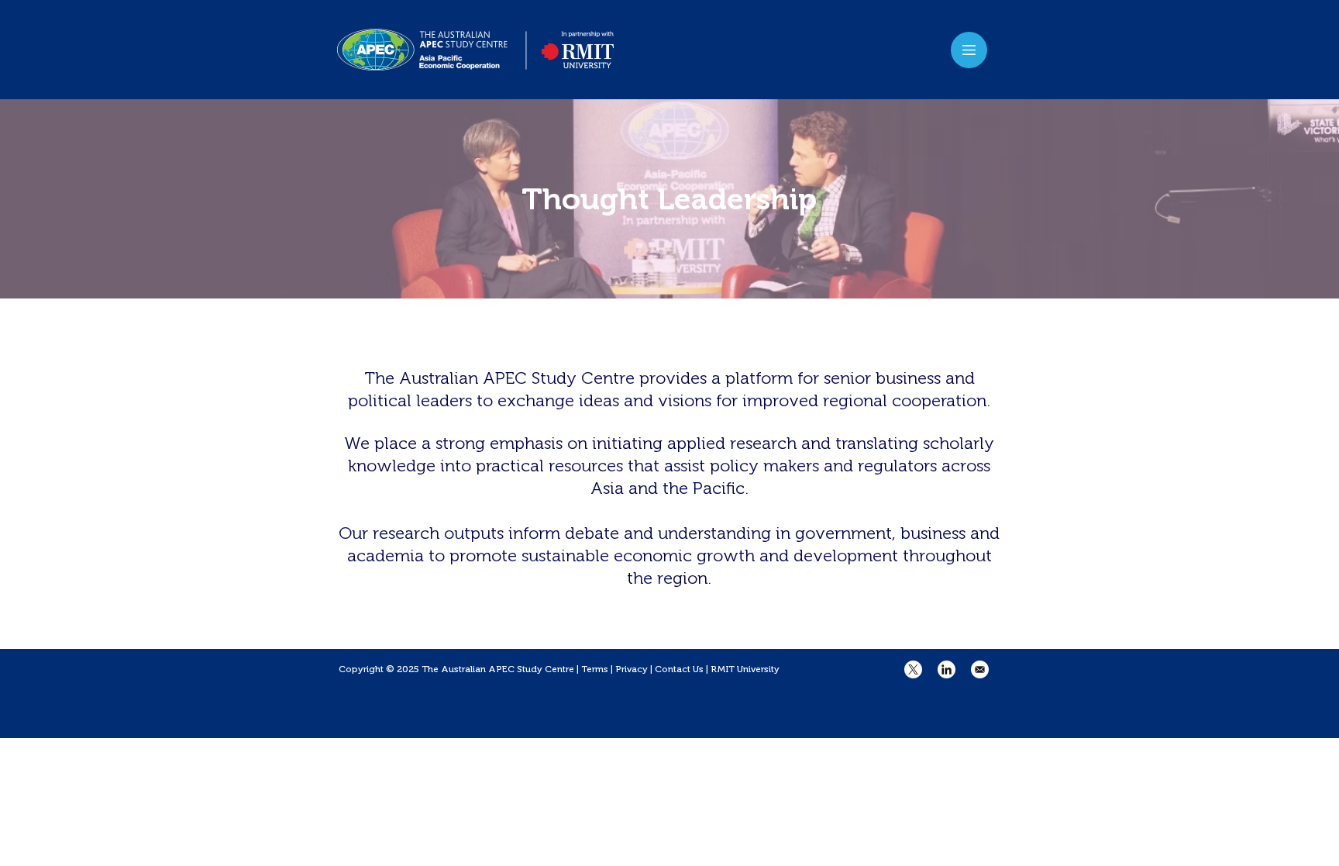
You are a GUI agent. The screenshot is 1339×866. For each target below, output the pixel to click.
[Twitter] (913, 669)
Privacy (631, 669)
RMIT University (745, 669)
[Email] (980, 669)
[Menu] (969, 50)
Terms (594, 669)
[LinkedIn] (946, 669)
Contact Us (679, 669)
